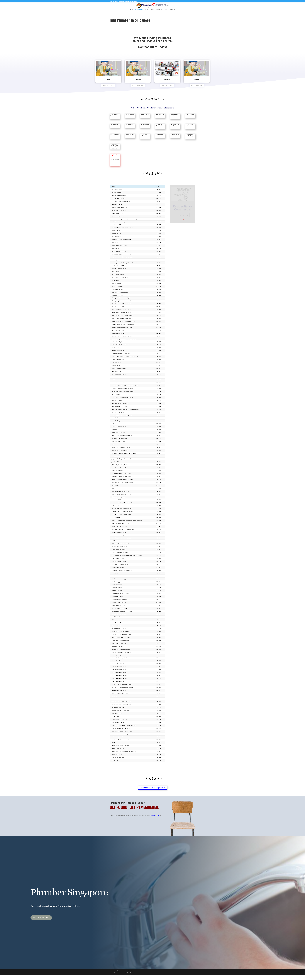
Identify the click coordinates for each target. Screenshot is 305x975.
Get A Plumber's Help (41, 917)
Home (131, 9)
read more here (155, 815)
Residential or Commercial (182, 207)
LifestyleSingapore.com (133, 970)
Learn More (114, 165)
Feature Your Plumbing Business (154, 9)
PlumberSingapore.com (120, 972)
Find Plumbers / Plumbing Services (152, 788)
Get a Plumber (182, 215)
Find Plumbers (139, 9)
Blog (166, 9)
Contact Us (172, 9)
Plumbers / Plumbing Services (116, 970)
